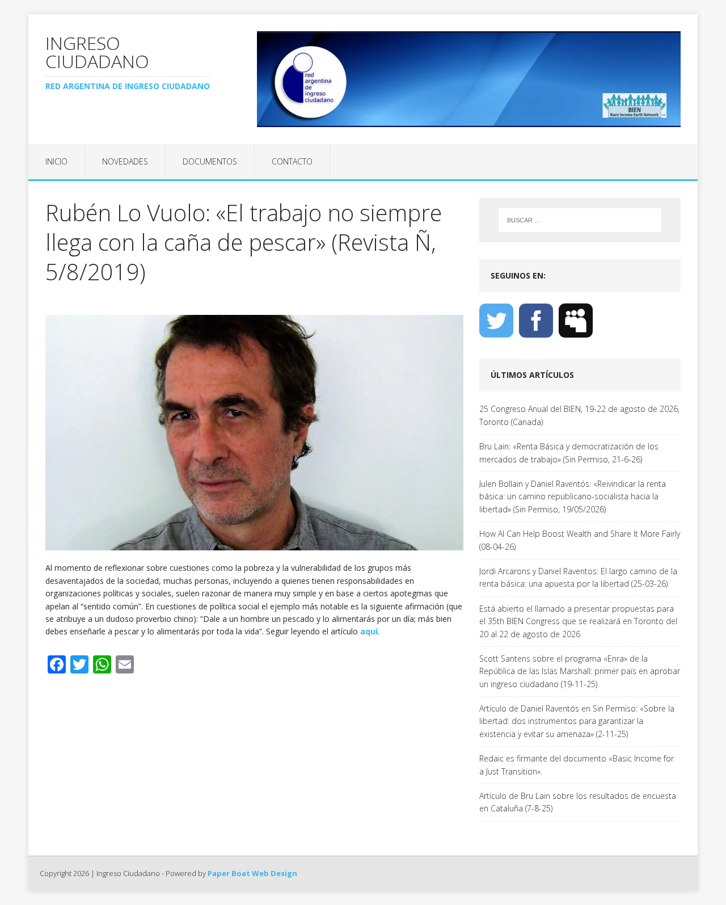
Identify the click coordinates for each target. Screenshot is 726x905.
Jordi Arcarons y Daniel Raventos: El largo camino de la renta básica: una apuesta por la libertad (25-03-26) (578, 577)
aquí (369, 631)
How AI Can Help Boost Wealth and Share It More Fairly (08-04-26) (579, 540)
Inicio (56, 161)
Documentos (210, 161)
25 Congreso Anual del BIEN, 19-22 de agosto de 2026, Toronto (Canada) (579, 415)
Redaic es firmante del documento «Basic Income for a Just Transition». (576, 764)
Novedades (125, 161)
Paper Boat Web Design (252, 873)
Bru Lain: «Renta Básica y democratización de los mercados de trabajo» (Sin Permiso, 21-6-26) (569, 452)
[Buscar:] (579, 220)
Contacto (292, 161)
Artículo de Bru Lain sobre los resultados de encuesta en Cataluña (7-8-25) (577, 802)
